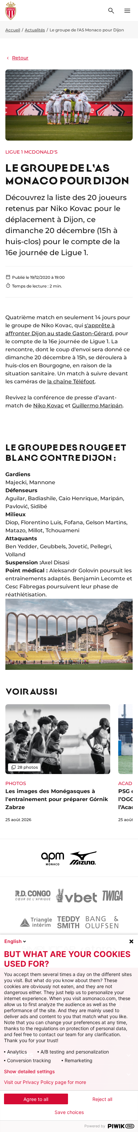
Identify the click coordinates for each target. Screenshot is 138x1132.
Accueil (12, 29)
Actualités (35, 29)
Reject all (102, 1099)
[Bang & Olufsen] (101, 922)
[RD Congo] (33, 895)
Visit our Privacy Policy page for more (45, 1082)
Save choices (69, 1112)
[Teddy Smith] (68, 922)
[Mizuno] (83, 857)
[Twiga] (112, 895)
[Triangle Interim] (36, 922)
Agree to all (35, 1099)
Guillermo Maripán (97, 405)
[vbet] (76, 895)
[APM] (52, 857)
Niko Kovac (48, 405)
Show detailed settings (29, 1071)
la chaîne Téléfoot (71, 381)
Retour (20, 58)
